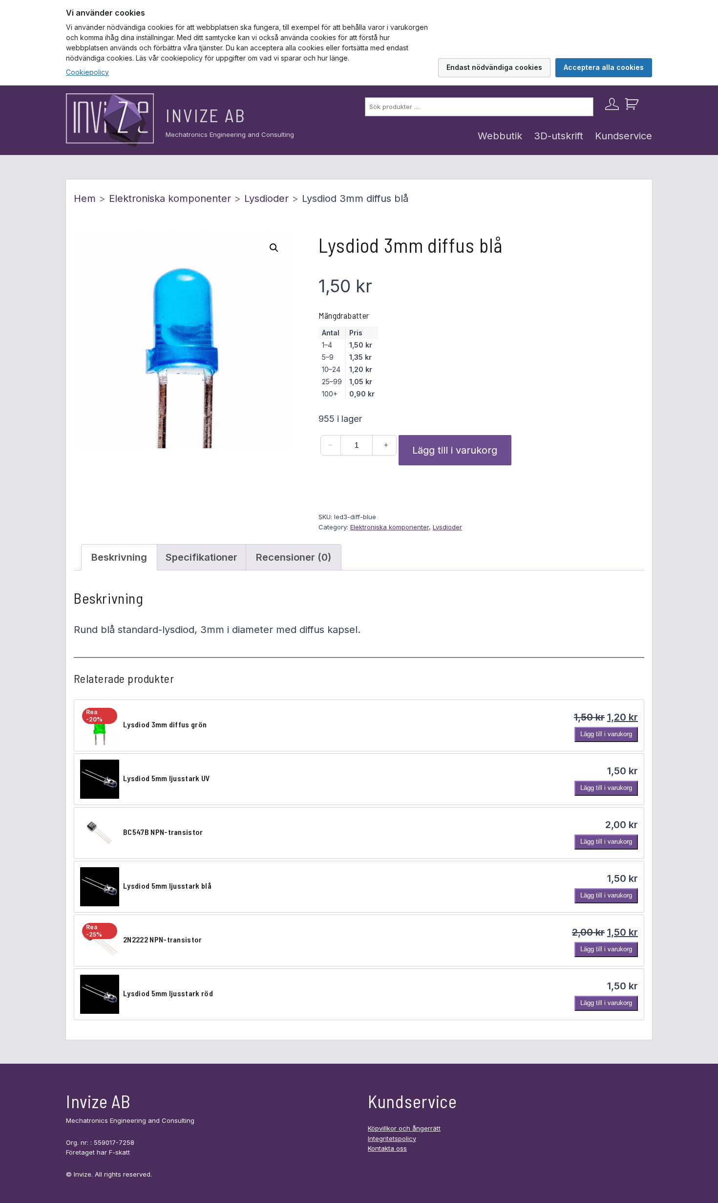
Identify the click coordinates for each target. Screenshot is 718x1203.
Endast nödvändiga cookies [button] (494, 67)
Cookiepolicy (87, 72)
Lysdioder (266, 198)
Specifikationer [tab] (201, 557)
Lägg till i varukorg (454, 450)
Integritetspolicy (392, 1138)
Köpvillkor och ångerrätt (404, 1128)
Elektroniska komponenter (170, 198)
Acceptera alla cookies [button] (604, 67)
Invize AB (206, 115)
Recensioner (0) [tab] (293, 557)
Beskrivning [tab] (119, 557)
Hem (85, 198)
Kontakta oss (387, 1148)
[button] (274, 248)
